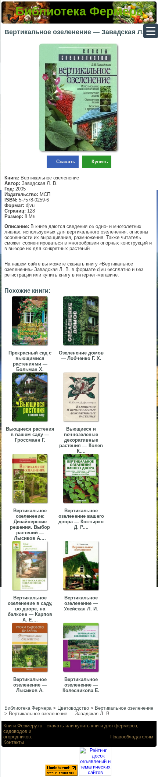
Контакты (13, 742)
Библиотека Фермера (79, 11)
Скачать (65, 161)
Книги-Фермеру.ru (22, 725)
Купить (99, 161)
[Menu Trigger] (150, 31)
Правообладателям (131, 736)
